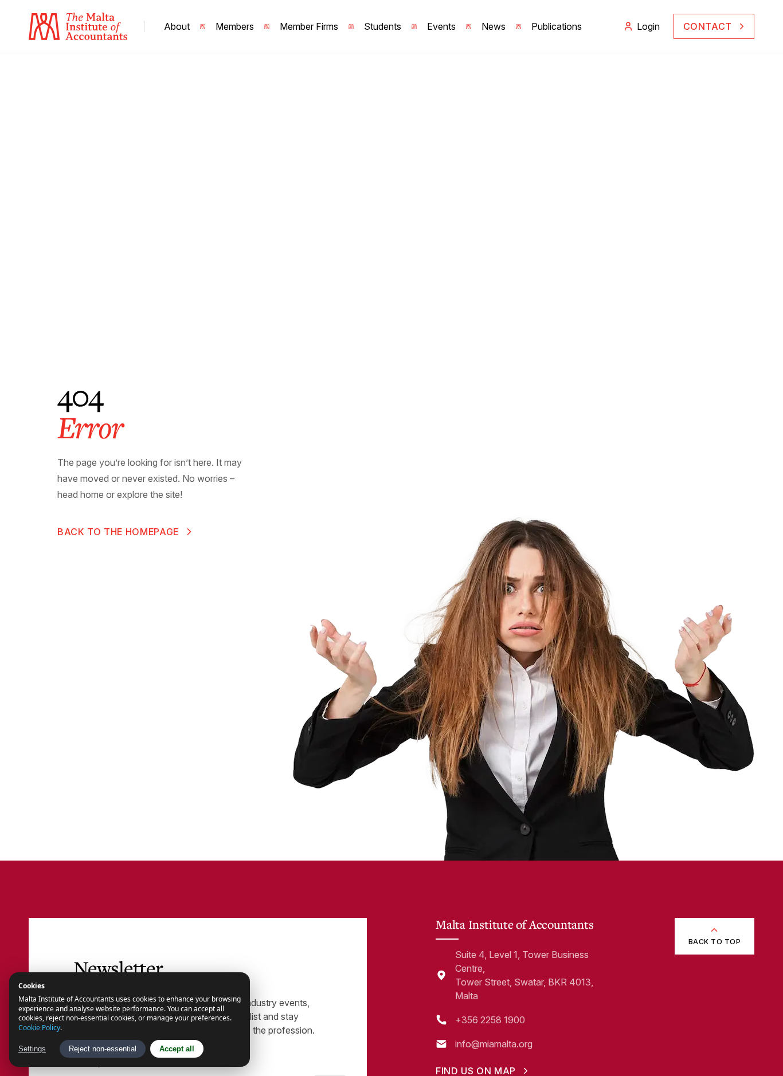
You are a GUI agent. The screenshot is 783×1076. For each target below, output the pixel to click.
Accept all (176, 1048)
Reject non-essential (102, 1048)
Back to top (714, 941)
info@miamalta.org (494, 1044)
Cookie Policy (39, 1027)
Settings (32, 1048)
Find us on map (476, 1071)
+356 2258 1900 (490, 1020)
